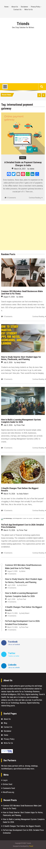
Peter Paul (21, 425)
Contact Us (17, 9)
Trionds (23, 23)
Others (22, 158)
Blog (5, 723)
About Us (14, 7)
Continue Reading (35, 198)
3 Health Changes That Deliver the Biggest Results (19, 489)
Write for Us (28, 9)
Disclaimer (24, 7)
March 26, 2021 (20, 169)
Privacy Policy (35, 7)
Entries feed (7, 784)
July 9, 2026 (8, 362)
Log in (5, 780)
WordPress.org (8, 792)
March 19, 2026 (9, 494)
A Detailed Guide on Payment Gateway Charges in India (23, 164)
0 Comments (11, 198)
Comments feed (9, 788)
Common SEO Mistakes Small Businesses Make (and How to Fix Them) (22, 292)
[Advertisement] (23, 59)
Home (6, 7)
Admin (32, 169)
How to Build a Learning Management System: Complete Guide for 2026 (21, 420)
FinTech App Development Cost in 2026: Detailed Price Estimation (22, 525)
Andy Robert (21, 362)
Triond (31, 846)
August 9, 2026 (9, 297)
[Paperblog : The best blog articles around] (7, 752)
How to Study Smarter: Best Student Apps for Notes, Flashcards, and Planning (21, 358)
